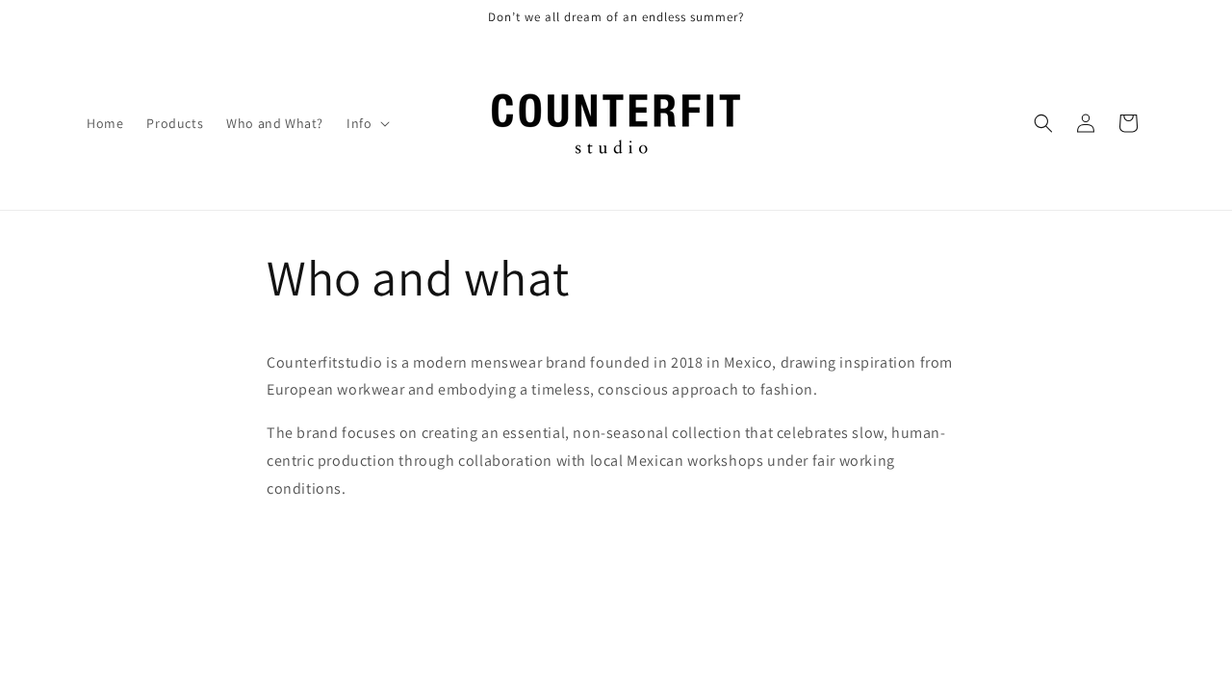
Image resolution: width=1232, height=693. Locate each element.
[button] (366, 123)
